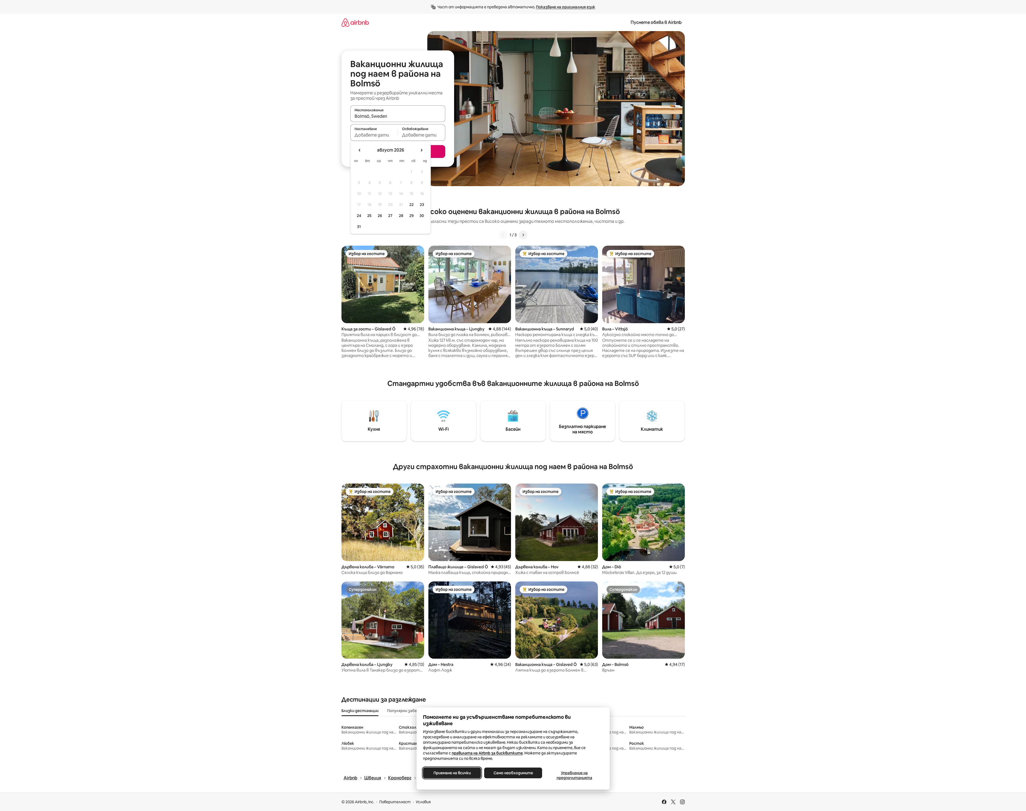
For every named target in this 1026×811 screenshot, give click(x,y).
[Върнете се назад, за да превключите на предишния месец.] (359, 150)
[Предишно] (503, 235)
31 (359, 226)
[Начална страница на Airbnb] (355, 22)
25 (369, 215)
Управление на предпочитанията (574, 775)
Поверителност (395, 801)
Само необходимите (513, 773)
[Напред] (523, 235)
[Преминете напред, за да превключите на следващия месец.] (421, 150)
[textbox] (374, 135)
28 (401, 215)
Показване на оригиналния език (565, 7)
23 (422, 204)
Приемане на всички (451, 773)
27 (390, 215)
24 (359, 215)
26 (380, 215)
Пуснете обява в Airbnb (656, 22)
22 (411, 204)
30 (422, 215)
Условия (423, 801)
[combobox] (398, 116)
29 (411, 215)
